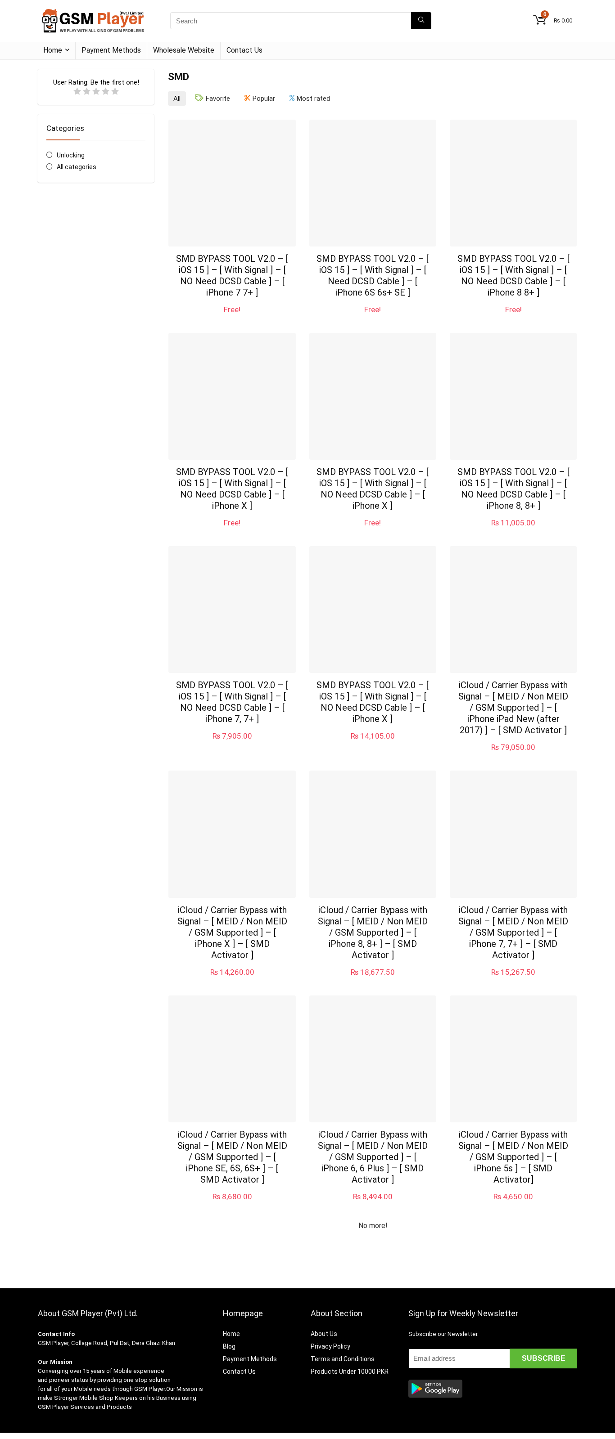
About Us (324, 1333)
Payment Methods (111, 50)
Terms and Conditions (343, 1359)
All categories (76, 166)
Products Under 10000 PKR (350, 1371)
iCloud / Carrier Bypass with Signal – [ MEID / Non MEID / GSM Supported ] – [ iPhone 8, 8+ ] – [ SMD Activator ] (373, 932)
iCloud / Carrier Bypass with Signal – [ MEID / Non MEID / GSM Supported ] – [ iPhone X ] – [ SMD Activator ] (232, 932)
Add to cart (232, 318)
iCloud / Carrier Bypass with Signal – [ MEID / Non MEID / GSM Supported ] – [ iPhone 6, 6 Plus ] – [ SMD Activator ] (373, 1157)
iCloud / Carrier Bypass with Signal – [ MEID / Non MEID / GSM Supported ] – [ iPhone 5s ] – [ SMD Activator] (513, 1157)
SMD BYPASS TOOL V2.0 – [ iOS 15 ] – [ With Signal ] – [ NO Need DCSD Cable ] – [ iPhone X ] (232, 488)
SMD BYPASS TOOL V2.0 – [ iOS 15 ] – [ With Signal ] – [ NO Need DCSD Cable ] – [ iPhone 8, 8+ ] (513, 488)
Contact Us (244, 50)
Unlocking (71, 155)
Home (52, 50)
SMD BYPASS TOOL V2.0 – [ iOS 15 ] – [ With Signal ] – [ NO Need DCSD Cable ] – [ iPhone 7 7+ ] (232, 275)
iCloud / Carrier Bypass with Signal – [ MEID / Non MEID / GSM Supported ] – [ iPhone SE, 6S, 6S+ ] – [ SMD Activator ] (232, 1157)
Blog (229, 1346)
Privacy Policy (330, 1346)
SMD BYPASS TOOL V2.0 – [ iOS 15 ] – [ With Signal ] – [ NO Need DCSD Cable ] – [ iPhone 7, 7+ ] (232, 702)
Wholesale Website (183, 50)
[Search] (421, 20)
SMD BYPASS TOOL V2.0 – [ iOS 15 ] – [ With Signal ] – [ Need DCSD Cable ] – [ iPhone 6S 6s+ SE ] (373, 275)
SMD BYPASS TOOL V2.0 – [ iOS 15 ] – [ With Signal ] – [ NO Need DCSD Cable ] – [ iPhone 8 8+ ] (513, 275)
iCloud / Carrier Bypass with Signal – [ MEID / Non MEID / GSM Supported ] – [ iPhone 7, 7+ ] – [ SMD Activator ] (513, 932)
